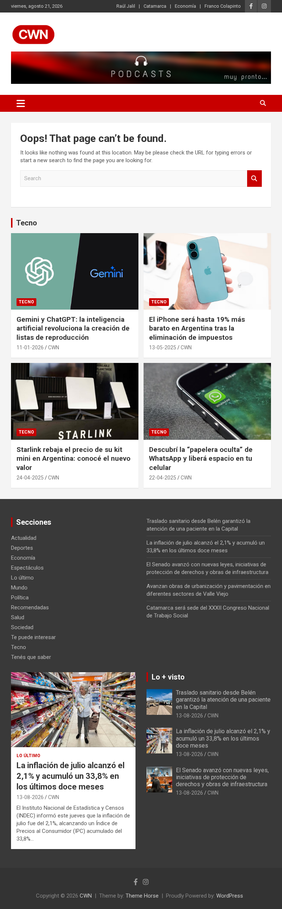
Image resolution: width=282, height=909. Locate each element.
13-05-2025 (162, 347)
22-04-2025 (162, 478)
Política (20, 597)
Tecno (26, 222)
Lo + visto (168, 677)
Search (254, 178)
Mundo (19, 587)
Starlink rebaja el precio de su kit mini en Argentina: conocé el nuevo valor (73, 458)
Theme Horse (142, 895)
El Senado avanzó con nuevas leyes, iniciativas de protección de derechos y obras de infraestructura (222, 777)
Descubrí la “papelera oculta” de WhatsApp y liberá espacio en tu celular (201, 458)
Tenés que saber (31, 657)
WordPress (229, 895)
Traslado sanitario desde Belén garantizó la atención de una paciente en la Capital (223, 699)
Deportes (22, 548)
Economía (185, 6)
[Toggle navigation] (20, 103)
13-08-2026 (30, 797)
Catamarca (155, 6)
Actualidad (23, 538)
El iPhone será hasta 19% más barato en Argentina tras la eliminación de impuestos (197, 328)
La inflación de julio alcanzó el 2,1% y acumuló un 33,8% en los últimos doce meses (70, 776)
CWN (53, 347)
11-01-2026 (30, 347)
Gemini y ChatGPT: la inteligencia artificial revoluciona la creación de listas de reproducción (73, 328)
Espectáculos (27, 567)
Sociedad (22, 627)
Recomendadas (30, 607)
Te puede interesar (33, 637)
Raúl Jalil (125, 6)
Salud (17, 617)
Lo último (22, 577)
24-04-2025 (30, 478)
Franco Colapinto (223, 6)
